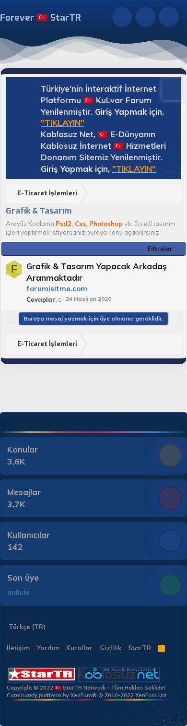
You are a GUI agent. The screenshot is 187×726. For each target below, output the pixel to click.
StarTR (139, 648)
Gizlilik (110, 648)
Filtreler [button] (160, 248)
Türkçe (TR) (26, 627)
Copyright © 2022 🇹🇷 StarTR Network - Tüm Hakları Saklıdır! (86, 687)
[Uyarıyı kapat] (167, 88)
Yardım (48, 648)
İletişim (18, 648)
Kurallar (79, 648)
